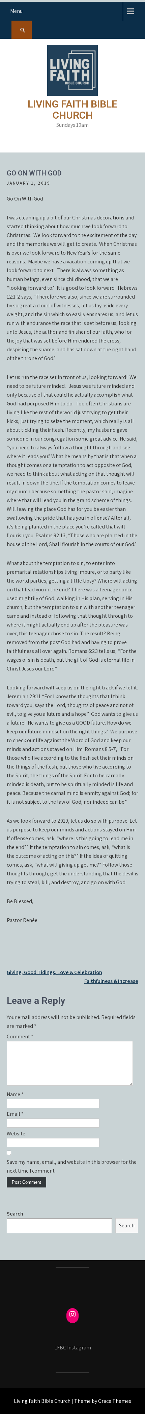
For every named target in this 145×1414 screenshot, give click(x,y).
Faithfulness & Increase (111, 981)
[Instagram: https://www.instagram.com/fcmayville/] (72, 1314)
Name (15, 1094)
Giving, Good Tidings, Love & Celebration (54, 972)
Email (15, 1113)
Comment (20, 1036)
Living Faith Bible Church (72, 109)
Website (16, 1133)
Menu (16, 11)
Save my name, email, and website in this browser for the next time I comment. (72, 1166)
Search (15, 1213)
